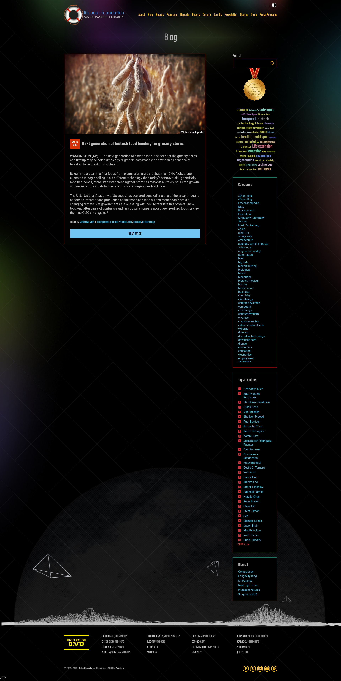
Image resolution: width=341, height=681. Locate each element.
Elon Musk (244, 214)
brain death (241, 128)
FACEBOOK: (107, 636)
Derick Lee (249, 477)
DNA (241, 206)
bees (241, 258)
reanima (251, 156)
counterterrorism (248, 314)
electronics (245, 354)
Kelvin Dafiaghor (253, 431)
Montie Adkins (252, 530)
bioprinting (245, 277)
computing (245, 306)
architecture (245, 240)
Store (254, 15)
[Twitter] (253, 669)
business (243, 291)
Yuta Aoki (249, 472)
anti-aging (266, 110)
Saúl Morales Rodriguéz (251, 395)
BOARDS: (241, 642)
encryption (244, 362)
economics (245, 347)
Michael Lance (252, 520)
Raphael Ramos (253, 492)
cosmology (245, 310)
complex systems (249, 303)
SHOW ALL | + (243, 544)
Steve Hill (249, 506)
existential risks (244, 132)
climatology (245, 299)
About (141, 15)
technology (265, 165)
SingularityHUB (247, 594)
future (263, 132)
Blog (150, 15)
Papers (196, 15)
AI (247, 110)
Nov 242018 (75, 144)
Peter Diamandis (248, 203)
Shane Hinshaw (253, 487)
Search (272, 63)
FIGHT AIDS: (107, 647)
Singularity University (251, 217)
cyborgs (243, 328)
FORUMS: (196, 652)
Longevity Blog (247, 576)
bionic (242, 273)
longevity (254, 151)
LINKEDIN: (196, 636)
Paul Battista (251, 421)
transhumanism (248, 169)
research (258, 161)
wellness (264, 169)
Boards (160, 15)
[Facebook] (246, 669)
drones (242, 343)
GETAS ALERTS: (243, 636)
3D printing (245, 195)
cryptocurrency (258, 128)
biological (244, 269)
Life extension (262, 146)
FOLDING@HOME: (199, 647)
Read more (135, 234)
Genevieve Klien (87, 222)
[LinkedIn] (260, 669)
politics (243, 156)
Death (272, 128)
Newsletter (231, 15)
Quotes (244, 15)
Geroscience (245, 571)
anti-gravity (245, 236)
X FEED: (105, 642)
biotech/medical (119, 222)
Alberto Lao (250, 482)
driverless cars (247, 340)
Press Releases (268, 15)
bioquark (249, 119)
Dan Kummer (251, 449)
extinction (255, 132)
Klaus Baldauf (252, 462)
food (130, 222)
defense (243, 332)
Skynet (242, 221)
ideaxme (239, 142)
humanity (272, 138)
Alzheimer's (254, 110)
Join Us (218, 15)
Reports (184, 15)
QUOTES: (240, 652)
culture (267, 128)
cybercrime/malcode (251, 325)
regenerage (263, 156)
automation (245, 254)
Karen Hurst (250, 436)
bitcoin (259, 123)
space (242, 164)
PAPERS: (150, 652)
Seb (245, 516)
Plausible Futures (249, 589)
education (244, 351)
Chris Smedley (252, 540)
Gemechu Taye (252, 426)
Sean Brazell (251, 501)
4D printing (245, 199)
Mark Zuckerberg (248, 225)
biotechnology (246, 123)
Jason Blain (250, 525)
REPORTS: (151, 647)
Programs (172, 15)
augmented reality (249, 251)
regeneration (245, 160)
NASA (264, 152)
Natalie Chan (251, 496)
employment (246, 358)
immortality (251, 142)
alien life (243, 232)
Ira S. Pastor (251, 535)
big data (243, 262)
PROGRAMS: (242, 647)
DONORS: (196, 642)
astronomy (245, 247)
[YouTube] (267, 669)
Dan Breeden (251, 412)
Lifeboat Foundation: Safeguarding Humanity (94, 15)
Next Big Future (247, 585)
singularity (270, 161)
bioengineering (104, 222)
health (246, 137)
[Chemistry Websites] (255, 85)
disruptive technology (251, 336)
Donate (207, 15)
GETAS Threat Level (76, 643)
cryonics (243, 317)
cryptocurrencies (248, 321)
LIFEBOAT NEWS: (154, 636)
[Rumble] (274, 669)
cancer (249, 128)
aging (241, 110)
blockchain (269, 123)
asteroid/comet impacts (253, 243)
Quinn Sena (250, 407)
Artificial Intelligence (249, 115)
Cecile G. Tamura (254, 467)
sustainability (148, 222)
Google (237, 137)
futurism (270, 132)
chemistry (244, 295)
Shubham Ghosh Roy (256, 402)
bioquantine (264, 114)
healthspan (261, 137)
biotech (263, 119)
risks (263, 161)
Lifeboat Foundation (86, 668)
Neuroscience (271, 152)
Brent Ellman (251, 511)
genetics (137, 222)
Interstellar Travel (267, 142)
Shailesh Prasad (253, 416)
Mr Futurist (245, 580)
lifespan (241, 151)
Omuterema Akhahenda (250, 456)
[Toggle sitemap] (266, 5)
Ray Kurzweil (246, 210)
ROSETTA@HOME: (110, 652)
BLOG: (149, 642)
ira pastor (245, 146)
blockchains (245, 288)
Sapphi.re (120, 668)
